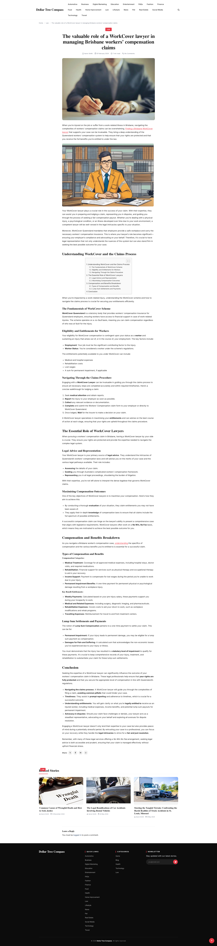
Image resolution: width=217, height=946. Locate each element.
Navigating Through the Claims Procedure (107, 272)
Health (78, 10)
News (126, 10)
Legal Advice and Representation (104, 278)
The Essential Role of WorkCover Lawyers (105, 275)
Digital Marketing (100, 4)
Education (115, 4)
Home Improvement (93, 10)
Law (107, 10)
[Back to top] (211, 940)
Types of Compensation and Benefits (105, 286)
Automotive (72, 4)
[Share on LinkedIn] (80, 753)
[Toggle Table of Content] (127, 261)
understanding (121, 543)
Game (118, 856)
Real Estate (143, 10)
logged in (77, 835)
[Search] (178, 10)
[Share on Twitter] (70, 753)
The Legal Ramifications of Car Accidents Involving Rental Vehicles (106, 809)
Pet (133, 10)
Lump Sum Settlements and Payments (106, 289)
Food (70, 10)
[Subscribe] (175, 862)
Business (85, 4)
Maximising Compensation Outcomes (106, 280)
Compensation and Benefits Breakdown (104, 283)
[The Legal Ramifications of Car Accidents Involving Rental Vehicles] (108, 791)
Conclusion (92, 291)
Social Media (157, 10)
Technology (73, 15)
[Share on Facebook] (75, 753)
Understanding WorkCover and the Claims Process (109, 264)
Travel (84, 15)
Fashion (150, 4)
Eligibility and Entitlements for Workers (106, 270)
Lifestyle (116, 10)
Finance (160, 4)
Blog (117, 860)
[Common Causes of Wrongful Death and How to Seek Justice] (61, 791)
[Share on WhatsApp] (86, 753)
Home (41, 23)
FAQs (140, 4)
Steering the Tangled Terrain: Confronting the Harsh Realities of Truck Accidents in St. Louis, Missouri (155, 810)
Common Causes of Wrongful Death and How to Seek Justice (60, 809)
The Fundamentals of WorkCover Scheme (107, 267)
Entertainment (128, 4)
